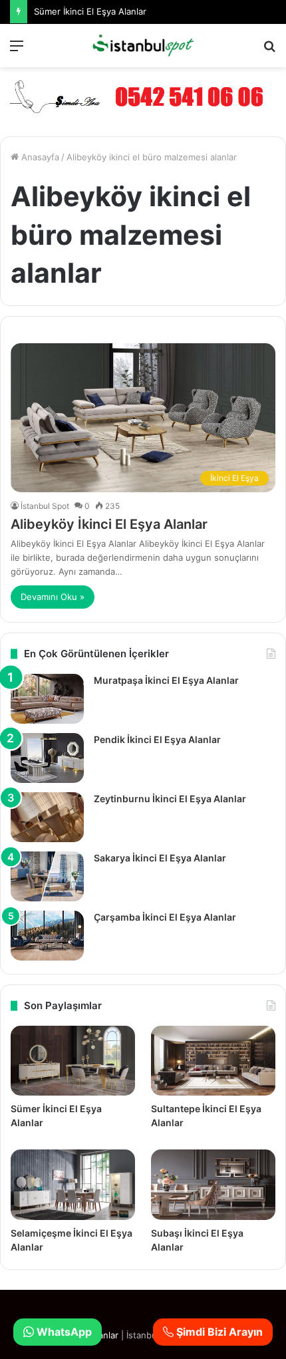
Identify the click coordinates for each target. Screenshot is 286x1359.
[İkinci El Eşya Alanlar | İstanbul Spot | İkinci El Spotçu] (143, 45)
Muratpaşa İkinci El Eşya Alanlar (166, 680)
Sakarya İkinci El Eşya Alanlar (160, 857)
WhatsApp (63, 1331)
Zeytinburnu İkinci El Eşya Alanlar (170, 798)
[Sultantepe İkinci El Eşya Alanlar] (213, 1061)
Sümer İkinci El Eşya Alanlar (90, 11)
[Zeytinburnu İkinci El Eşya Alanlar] (47, 817)
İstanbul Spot (45, 506)
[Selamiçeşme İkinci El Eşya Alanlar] (73, 1184)
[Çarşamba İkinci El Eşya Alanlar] (47, 936)
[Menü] (16, 50)
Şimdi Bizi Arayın (218, 1331)
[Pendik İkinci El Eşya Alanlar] (47, 758)
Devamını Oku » (52, 596)
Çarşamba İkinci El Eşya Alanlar (165, 917)
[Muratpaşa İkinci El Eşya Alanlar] (47, 699)
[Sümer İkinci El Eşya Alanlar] (73, 1061)
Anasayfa (39, 157)
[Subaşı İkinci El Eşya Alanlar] (213, 1184)
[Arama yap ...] (269, 50)
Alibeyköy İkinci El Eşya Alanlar (109, 524)
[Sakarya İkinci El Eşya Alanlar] (47, 876)
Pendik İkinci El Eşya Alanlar (157, 739)
